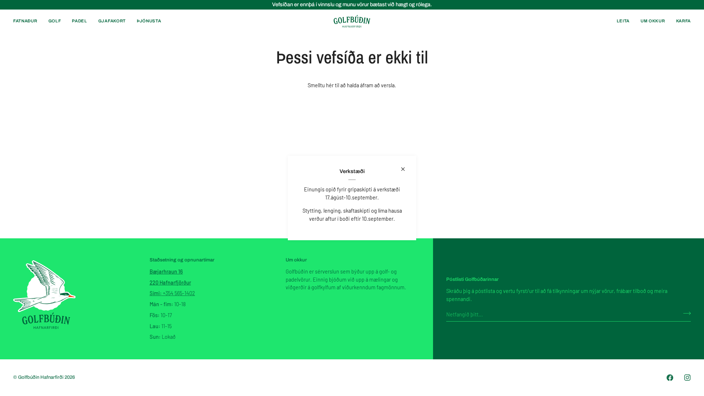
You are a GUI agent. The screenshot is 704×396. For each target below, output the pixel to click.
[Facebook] (670, 377)
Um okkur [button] (296, 260)
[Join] (685, 313)
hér (330, 85)
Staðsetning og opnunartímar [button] (182, 260)
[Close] (406, 169)
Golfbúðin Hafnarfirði (41, 377)
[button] (28, 21)
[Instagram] (687, 377)
